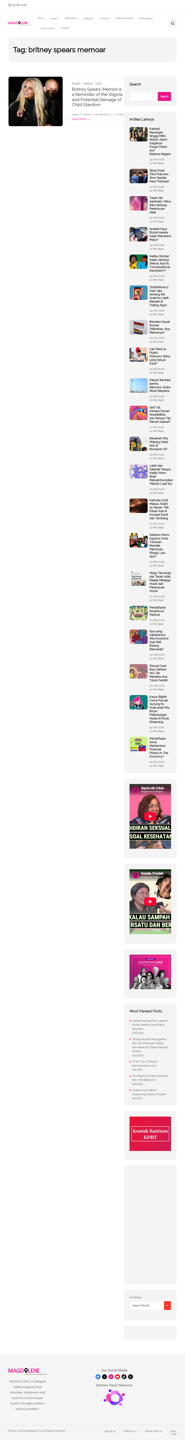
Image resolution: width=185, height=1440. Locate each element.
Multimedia (145, 18)
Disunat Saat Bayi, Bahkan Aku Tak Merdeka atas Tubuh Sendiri (158, 673)
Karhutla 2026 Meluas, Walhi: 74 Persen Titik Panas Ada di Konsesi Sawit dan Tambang (159, 509)
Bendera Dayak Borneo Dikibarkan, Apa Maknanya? (159, 327)
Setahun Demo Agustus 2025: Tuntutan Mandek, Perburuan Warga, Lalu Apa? (159, 545)
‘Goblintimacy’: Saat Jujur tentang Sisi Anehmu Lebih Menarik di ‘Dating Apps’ (159, 296)
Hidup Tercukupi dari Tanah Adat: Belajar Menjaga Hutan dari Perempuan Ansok (160, 582)
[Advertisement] (150, 1225)
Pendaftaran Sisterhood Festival (157, 611)
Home (40, 18)
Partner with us (153, 1431)
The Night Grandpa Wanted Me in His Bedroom (149, 1078)
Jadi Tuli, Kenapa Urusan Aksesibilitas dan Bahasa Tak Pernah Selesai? (160, 414)
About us (110, 1431)
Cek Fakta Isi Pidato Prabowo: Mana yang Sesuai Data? (159, 356)
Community (46, 28)
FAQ (174, 1434)
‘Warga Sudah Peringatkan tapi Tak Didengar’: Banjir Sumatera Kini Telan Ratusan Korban (150, 1045)
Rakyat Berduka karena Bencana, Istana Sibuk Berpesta (160, 385)
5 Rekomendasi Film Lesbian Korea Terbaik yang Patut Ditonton (150, 1025)
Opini (98, 83)
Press (173, 1431)
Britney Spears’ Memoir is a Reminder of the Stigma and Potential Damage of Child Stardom (97, 97)
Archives (135, 1297)
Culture (104, 18)
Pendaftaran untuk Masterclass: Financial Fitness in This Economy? (158, 747)
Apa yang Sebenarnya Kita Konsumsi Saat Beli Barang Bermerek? (159, 640)
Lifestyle (87, 18)
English (65, 28)
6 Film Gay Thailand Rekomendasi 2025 (144, 1063)
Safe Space (71, 18)
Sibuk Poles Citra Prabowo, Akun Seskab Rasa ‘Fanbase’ (159, 176)
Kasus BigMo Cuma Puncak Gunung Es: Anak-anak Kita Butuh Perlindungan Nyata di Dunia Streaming (159, 709)
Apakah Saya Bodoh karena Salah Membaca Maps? (160, 234)
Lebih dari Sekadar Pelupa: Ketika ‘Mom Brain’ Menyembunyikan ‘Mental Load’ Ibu (161, 474)
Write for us (130, 1431)
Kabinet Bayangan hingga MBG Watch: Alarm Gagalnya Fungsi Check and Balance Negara (160, 141)
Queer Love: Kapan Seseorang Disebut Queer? (149, 1092)
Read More (79, 119)
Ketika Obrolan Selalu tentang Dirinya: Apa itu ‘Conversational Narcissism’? (159, 263)
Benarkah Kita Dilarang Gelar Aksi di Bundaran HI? (158, 444)
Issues (53, 18)
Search (135, 84)
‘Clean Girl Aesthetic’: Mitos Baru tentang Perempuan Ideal (160, 205)
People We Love (124, 18)
